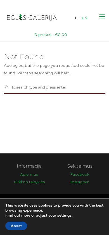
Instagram (79, 182)
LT (77, 18)
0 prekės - (50, 34)
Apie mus (29, 174)
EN (84, 18)
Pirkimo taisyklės (29, 182)
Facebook (79, 174)
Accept (16, 226)
